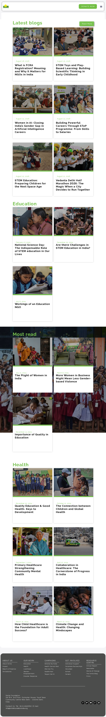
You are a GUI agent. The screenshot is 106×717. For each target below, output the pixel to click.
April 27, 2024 (62, 563)
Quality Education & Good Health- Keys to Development (32, 509)
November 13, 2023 (24, 432)
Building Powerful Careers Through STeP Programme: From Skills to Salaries (72, 127)
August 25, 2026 (63, 61)
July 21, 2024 (21, 373)
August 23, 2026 (63, 119)
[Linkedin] (98, 702)
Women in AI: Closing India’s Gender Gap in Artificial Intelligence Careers (29, 127)
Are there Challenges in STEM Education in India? (73, 246)
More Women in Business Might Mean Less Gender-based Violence (73, 378)
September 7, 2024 (23, 563)
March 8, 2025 (63, 373)
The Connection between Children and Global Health (73, 509)
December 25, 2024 (65, 242)
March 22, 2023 (63, 622)
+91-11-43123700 (25, 706)
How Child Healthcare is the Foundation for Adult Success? (32, 627)
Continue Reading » (23, 258)
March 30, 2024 (22, 622)
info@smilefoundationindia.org (17, 708)
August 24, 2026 (22, 119)
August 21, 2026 (63, 176)
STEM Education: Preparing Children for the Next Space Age (30, 183)
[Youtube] (90, 702)
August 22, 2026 (22, 176)
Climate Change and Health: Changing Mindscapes (70, 627)
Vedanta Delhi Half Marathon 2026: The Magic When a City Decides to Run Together (73, 185)
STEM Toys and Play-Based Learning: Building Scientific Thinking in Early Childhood (73, 70)
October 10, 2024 (64, 503)
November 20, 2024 (24, 503)
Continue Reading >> (23, 77)
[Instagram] (94, 702)
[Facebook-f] (82, 702)
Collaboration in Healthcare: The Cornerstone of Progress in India (73, 569)
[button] (101, 6)
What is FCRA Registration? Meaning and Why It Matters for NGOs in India (30, 70)
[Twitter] (87, 702)
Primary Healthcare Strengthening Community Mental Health (28, 569)
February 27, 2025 (23, 242)
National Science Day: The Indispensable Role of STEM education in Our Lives (32, 249)
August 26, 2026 (22, 61)
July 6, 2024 (21, 302)
